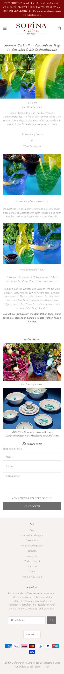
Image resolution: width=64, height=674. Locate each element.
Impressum (32, 566)
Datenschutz (32, 540)
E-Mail (9, 465)
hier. (34, 321)
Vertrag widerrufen (32, 577)
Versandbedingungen (32, 545)
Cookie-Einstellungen (32, 535)
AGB (32, 530)
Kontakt (32, 571)
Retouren (32, 551)
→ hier (45, 667)
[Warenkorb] (59, 28)
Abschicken (32, 506)
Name (9, 456)
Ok (51, 620)
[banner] (31, 28)
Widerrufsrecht (32, 561)
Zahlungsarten (32, 556)
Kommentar (13, 475)
